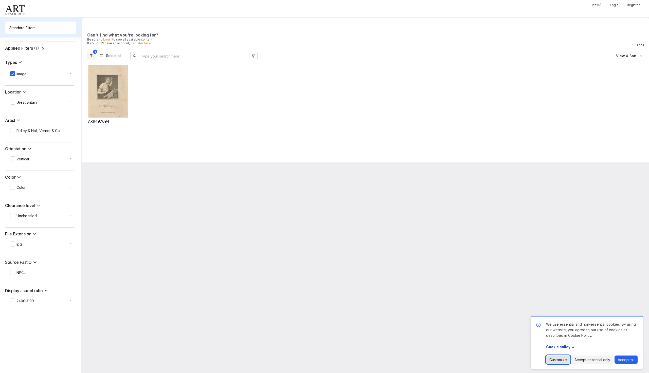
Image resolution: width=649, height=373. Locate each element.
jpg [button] (19, 244)
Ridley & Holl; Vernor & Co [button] (38, 131)
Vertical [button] (22, 159)
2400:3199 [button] (25, 301)
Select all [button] (113, 55)
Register (633, 5)
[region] (40, 49)
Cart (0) (595, 5)
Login (614, 5)
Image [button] (21, 74)
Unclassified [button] (26, 216)
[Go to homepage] (15, 10)
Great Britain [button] (26, 102)
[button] (14, 62)
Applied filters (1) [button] (22, 48)
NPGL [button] (21, 273)
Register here (141, 43)
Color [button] (21, 187)
